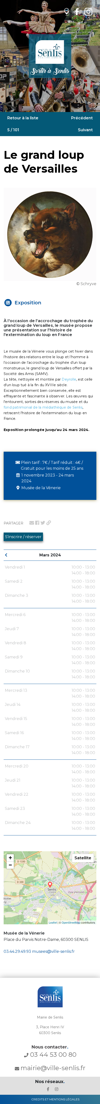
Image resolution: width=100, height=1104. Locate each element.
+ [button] (10, 858)
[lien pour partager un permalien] (48, 523)
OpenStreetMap (71, 922)
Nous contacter (50, 1047)
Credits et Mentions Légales (55, 1099)
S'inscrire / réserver (23, 536)
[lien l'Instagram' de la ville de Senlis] (56, 1089)
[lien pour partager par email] (31, 523)
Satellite (83, 858)
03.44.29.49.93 (17, 951)
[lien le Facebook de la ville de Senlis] (48, 1089)
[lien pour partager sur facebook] (37, 523)
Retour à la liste (22, 118)
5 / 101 (13, 130)
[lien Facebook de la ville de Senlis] (77, 11)
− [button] (10, 865)
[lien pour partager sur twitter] (43, 523)
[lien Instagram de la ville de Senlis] (88, 11)
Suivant (85, 130)
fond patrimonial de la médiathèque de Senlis (43, 407)
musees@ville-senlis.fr (53, 951)
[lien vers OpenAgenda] (66, 11)
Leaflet (53, 922)
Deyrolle (69, 379)
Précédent (82, 118)
